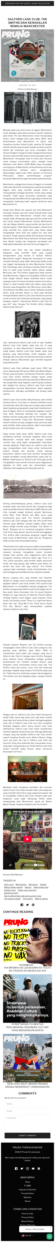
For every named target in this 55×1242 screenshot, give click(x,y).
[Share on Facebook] (22, 904)
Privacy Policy (27, 1217)
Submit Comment (27, 1135)
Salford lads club (40, 887)
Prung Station (27, 1193)
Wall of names (41, 899)
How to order (27, 1213)
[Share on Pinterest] (33, 904)
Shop (27, 1182)
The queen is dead (12, 899)
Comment (11, 1118)
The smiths (28, 899)
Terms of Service (27, 1225)
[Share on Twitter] (27, 904)
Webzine (27, 1197)
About (27, 1201)
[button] (27, 1235)
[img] (16, 1168)
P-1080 (27, 1186)
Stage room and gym (27, 890)
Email (9, 1111)
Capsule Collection (27, 1189)
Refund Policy (27, 1221)
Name (9, 1104)
